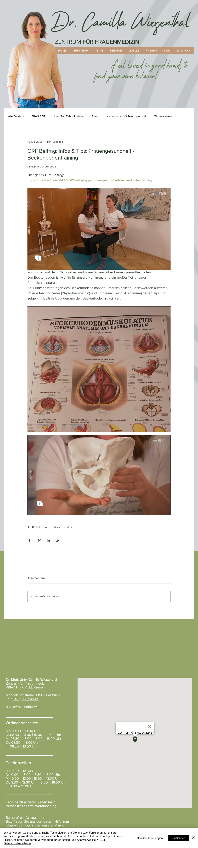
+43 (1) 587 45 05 (26, 699)
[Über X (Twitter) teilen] (39, 540)
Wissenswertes (163, 116)
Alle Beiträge (16, 116)
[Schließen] (193, 838)
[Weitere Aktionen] (168, 141)
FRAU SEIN (39, 116)
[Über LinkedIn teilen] (48, 540)
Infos (47, 527)
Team (95, 116)
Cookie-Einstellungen (150, 838)
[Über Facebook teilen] (29, 540)
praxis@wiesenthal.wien (23, 707)
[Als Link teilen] (58, 540)
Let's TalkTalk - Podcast (69, 116)
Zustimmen (178, 838)
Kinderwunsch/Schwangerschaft (127, 116)
